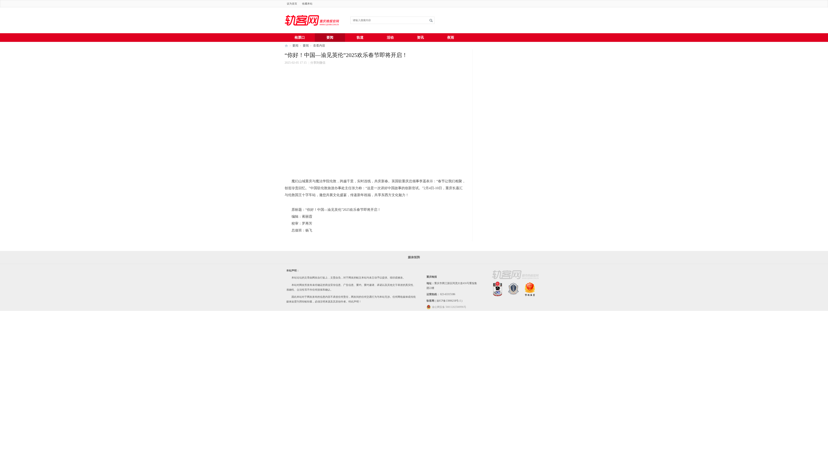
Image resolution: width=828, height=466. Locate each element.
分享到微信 (317, 62)
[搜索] (431, 20)
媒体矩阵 (414, 257)
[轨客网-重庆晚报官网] (313, 32)
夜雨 (450, 37)
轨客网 (430, 300)
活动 (390, 37)
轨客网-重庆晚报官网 (286, 46)
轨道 (360, 37)
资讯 (420, 37)
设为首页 (292, 3)
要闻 (329, 37)
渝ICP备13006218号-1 (448, 300)
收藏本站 (307, 3)
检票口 (300, 37)
